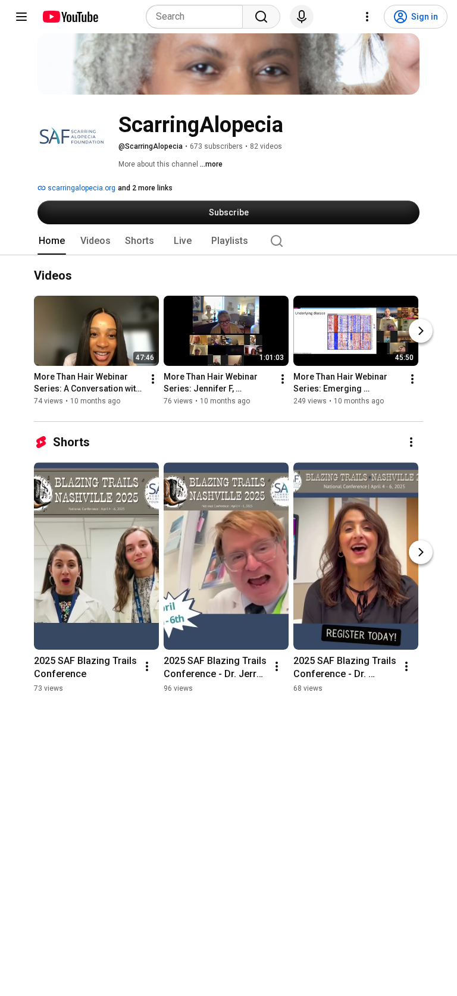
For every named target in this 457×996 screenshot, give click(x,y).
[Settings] (367, 17)
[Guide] (21, 17)
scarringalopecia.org (80, 188)
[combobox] (198, 17)
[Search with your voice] (302, 17)
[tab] (51, 241)
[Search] (261, 17)
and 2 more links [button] (145, 188)
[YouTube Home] (70, 16)
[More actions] (153, 379)
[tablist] (228, 241)
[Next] (421, 331)
